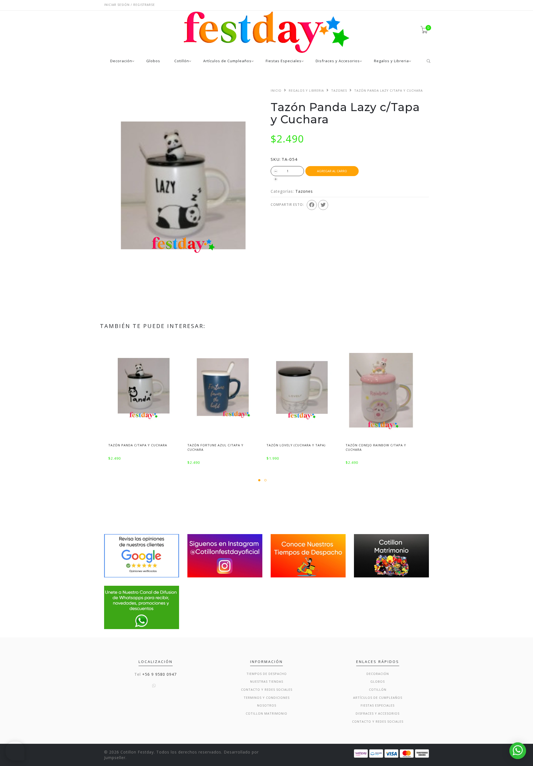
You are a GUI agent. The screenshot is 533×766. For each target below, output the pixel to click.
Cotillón (181, 61)
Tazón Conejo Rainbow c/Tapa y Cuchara (376, 447)
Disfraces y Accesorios (338, 61)
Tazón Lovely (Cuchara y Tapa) (295, 445)
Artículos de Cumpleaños (227, 61)
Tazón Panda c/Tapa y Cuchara (137, 445)
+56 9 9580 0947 (159, 674)
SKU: (276, 159)
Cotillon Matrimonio (266, 713)
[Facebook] (312, 205)
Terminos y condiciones (267, 697)
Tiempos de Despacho (267, 674)
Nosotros (266, 705)
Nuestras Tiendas (266, 681)
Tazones (339, 90)
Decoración (121, 61)
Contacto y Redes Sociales (266, 689)
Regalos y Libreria (391, 61)
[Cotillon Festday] (141, 555)
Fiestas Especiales (283, 61)
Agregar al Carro (332, 171)
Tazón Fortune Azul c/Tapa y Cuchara (215, 447)
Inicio (276, 90)
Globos (153, 61)
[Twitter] (323, 205)
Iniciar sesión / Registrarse (129, 5)
